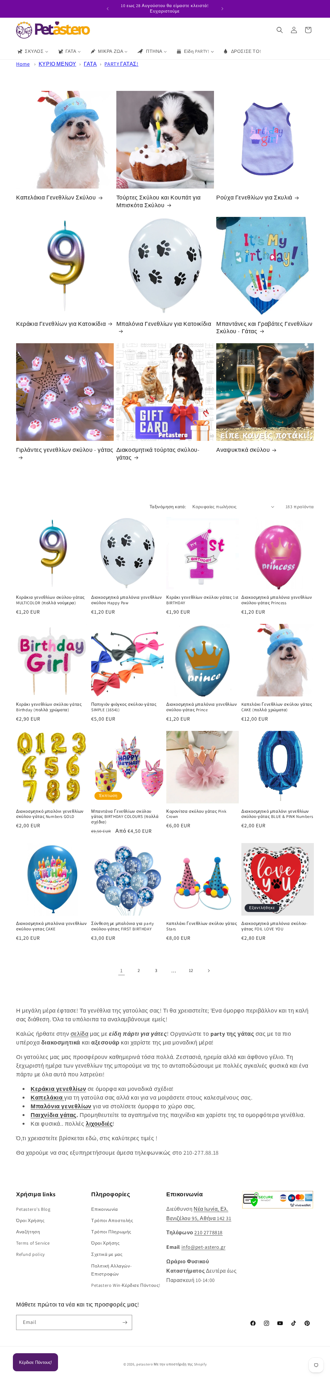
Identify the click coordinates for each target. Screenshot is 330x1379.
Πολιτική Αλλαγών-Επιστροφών (111, 1270)
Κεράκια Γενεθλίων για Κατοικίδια (61, 323)
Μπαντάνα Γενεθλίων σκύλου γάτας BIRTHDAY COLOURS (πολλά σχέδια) (125, 817)
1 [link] (121, 970)
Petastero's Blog (33, 1209)
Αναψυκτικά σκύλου (243, 449)
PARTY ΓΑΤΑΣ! (121, 64)
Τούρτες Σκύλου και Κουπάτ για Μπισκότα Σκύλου (158, 201)
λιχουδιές (99, 1123)
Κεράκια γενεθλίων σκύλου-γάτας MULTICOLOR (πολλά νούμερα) (50, 600)
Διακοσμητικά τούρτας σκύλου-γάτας (158, 453)
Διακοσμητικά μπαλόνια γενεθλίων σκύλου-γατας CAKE (51, 926)
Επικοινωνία (104, 1209)
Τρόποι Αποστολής (112, 1220)
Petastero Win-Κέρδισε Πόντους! (125, 1285)
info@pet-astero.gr (203, 1247)
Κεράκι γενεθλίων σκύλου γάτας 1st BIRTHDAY (202, 600)
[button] (280, 30)
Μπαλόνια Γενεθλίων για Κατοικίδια (163, 323)
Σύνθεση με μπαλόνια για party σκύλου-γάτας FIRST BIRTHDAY (122, 926)
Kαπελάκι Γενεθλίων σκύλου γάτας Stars (201, 926)
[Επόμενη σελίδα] (208, 971)
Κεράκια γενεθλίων (58, 1089)
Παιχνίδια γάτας (53, 1115)
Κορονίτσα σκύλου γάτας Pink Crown (196, 814)
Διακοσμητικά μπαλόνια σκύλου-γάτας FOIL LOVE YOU (274, 926)
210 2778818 (208, 1232)
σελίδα (80, 1033)
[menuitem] (32, 51)
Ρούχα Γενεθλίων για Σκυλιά (254, 197)
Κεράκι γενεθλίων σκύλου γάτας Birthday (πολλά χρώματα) (49, 707)
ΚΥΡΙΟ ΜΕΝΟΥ (57, 64)
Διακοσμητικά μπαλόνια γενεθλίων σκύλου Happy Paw (126, 600)
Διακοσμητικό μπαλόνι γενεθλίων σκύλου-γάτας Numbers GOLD (50, 814)
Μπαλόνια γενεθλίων (61, 1106)
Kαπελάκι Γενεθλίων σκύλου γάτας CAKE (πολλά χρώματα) (276, 707)
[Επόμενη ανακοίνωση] (222, 9)
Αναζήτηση (28, 1232)
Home (23, 64)
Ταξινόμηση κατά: (168, 507)
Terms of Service (33, 1243)
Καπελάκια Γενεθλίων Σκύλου (56, 197)
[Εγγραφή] (125, 1322)
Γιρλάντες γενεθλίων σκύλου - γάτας (64, 449)
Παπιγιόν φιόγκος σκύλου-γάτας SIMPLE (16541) (123, 707)
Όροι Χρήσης (30, 1220)
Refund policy (30, 1254)
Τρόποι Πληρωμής (111, 1232)
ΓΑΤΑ (90, 64)
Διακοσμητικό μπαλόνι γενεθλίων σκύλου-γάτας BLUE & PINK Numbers (277, 814)
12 (191, 970)
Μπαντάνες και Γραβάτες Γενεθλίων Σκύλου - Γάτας (264, 327)
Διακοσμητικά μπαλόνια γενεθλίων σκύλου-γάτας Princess (276, 600)
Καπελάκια (47, 1097)
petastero (144, 1364)
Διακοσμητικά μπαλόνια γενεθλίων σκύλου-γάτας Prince (201, 707)
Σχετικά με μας (106, 1254)
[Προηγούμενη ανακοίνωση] (108, 9)
